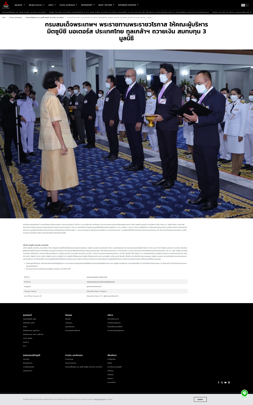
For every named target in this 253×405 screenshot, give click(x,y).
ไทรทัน (25, 326)
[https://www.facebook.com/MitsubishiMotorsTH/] (218, 382)
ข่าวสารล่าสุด (69, 359)
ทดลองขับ (26, 359)
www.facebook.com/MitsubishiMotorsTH (101, 282)
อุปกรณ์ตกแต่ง (70, 326)
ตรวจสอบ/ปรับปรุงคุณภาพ (115, 330)
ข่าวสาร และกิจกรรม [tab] (74, 355)
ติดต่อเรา (110, 378)
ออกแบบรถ (68, 323)
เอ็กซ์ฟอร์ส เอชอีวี (28, 323)
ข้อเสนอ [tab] (68, 315)
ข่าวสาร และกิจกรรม (15, 17)
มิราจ (24, 346)
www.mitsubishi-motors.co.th (97, 277)
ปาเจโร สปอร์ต (27, 338)
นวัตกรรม (110, 371)
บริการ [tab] (110, 315)
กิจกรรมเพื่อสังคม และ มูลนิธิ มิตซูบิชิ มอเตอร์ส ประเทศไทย (24, 12)
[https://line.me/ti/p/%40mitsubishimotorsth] (229, 382)
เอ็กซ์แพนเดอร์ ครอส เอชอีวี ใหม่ (33, 334)
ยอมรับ (200, 399)
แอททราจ (26, 342)
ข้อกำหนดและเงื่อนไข (99, 399)
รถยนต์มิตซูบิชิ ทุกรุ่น (29, 319)
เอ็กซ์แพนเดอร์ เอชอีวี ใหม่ (31, 330)
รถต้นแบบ (110, 374)
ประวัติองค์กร (111, 359)
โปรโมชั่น (68, 319)
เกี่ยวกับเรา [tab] (112, 355)
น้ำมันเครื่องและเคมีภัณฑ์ (114, 326)
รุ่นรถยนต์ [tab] (28, 315)
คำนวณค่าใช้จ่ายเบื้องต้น (72, 330)
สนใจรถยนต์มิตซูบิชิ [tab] (31, 355)
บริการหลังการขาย (113, 319)
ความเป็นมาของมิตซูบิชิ (114, 367)
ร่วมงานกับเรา (111, 382)
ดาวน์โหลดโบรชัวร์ (28, 367)
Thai (3, 17)
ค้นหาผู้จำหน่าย (27, 363)
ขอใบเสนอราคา (27, 371)
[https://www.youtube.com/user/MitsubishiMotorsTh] (225, 382)
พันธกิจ (109, 363)
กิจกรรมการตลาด (70, 363)
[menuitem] (19, 5)
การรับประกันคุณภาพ (113, 323)
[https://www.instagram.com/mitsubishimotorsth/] (222, 382)
